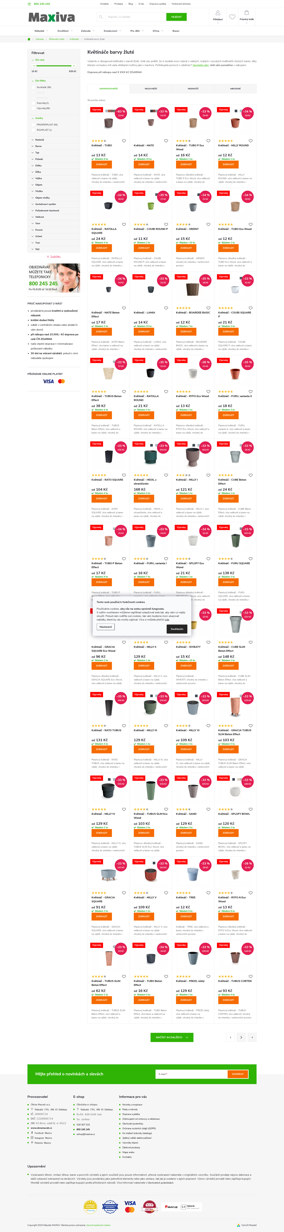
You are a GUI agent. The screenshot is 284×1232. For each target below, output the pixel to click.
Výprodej (43, 108)
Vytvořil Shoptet (249, 1225)
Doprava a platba (158, 3)
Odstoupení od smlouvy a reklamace (141, 1119)
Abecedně (235, 88)
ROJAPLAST (44, 130)
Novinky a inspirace (132, 1104)
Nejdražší (193, 88)
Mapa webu (128, 1152)
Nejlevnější (151, 88)
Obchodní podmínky (132, 1123)
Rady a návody (130, 1109)
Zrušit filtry (55, 256)
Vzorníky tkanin (130, 1143)
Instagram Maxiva (43, 1138)
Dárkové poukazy (131, 1147)
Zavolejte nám (201, 65)
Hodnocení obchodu (181, 3)
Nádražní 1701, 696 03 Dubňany (51, 1109)
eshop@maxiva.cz (86, 1134)
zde (167, 619)
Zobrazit (101, 164)
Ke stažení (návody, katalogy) (137, 1133)
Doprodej (42, 103)
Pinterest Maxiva (43, 1143)
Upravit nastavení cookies (98, 1225)
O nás (141, 3)
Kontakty (104, 3)
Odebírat (238, 1074)
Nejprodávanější (109, 88)
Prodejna (118, 3)
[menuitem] (40, 31)
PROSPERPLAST (47, 124)
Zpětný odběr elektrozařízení (136, 1138)
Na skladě (43, 87)
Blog (131, 3)
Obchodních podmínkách (160, 1182)
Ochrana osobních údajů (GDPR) (139, 1128)
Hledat (176, 17)
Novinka (42, 97)
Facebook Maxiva (43, 1133)
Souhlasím (177, 629)
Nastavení (106, 627)
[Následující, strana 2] (241, 1037)
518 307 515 (83, 1124)
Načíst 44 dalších (169, 1037)
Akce (40, 92)
